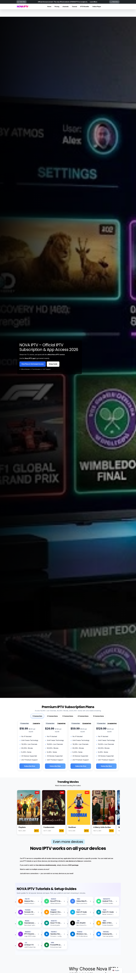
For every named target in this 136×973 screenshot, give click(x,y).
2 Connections (52, 716)
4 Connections (83, 716)
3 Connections (67, 716)
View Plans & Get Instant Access (32, 364)
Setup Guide (53, 364)
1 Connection (37, 716)
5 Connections (98, 716)
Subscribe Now (29, 766)
